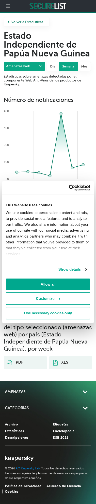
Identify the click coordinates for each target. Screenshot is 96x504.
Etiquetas (60, 424)
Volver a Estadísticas (27, 22)
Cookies (11, 491)
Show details (69, 269)
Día (52, 66)
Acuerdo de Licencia (64, 486)
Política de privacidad (23, 486)
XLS (64, 362)
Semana (68, 66)
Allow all (48, 284)
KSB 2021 (60, 437)
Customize (45, 298)
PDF (19, 362)
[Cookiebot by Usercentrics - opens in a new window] (69, 188)
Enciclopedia (64, 431)
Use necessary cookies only (48, 313)
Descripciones (16, 437)
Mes (84, 66)
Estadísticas (14, 431)
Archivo (11, 424)
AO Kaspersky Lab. (28, 468)
